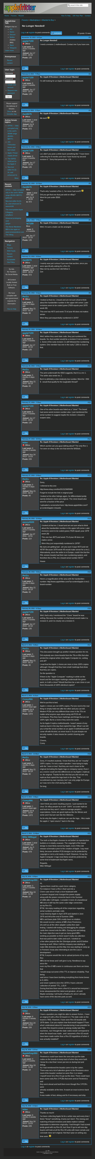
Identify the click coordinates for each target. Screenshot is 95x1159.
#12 (89, 439)
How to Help (11, 309)
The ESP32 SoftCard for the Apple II (12, 161)
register (32, 33)
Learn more (9, 50)
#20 (89, 797)
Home (7, 16)
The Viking (9, 235)
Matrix (12, 32)
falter (25, 442)
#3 (90, 110)
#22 (89, 876)
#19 (89, 754)
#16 (89, 608)
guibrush (9, 198)
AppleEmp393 (29, 880)
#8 (90, 293)
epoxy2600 (28, 522)
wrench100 (10, 206)
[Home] (20, 12)
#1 (90, 37)
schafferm (9, 215)
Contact (88, 16)
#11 (89, 402)
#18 (89, 696)
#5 (90, 183)
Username (9, 73)
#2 (90, 74)
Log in (23, 33)
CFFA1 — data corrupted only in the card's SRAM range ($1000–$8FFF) (15, 192)
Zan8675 (27, 114)
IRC (11, 29)
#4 (90, 147)
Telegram (13, 48)
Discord (12, 34)
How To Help (66, 16)
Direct (9, 111)
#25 (89, 1106)
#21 (89, 833)
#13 (89, 475)
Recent (21, 16)
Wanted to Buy (48, 20)
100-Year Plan (78, 16)
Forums (14, 16)
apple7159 (27, 41)
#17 (89, 645)
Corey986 (27, 699)
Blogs (9, 245)
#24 (89, 1050)
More (16, 178)
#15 (89, 572)
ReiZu (25, 296)
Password (9, 79)
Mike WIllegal (29, 837)
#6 (90, 220)
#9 (90, 329)
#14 (89, 519)
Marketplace (35, 20)
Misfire (12, 37)
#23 (89, 1007)
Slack (12, 45)
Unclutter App (12, 114)
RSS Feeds (11, 251)
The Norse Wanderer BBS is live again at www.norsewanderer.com (15, 229)
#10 (89, 366)
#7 (90, 256)
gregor (8, 223)
